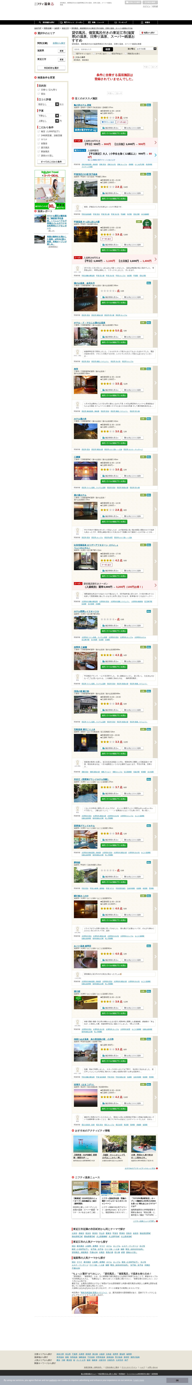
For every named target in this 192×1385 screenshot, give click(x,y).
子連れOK (94, 1252)
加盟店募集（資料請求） (93, 1367)
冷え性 (142, 1246)
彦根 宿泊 (102, 164)
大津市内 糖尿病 (137, 601)
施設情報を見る (111, 128)
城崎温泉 (82, 1357)
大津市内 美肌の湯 (99, 816)
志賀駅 (98, 604)
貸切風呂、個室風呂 (80, 1252)
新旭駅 (143, 772)
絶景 (123, 1252)
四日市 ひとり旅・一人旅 (113, 449)
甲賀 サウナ (110, 888)
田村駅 (132, 1125)
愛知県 (122, 1354)
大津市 (74, 1233)
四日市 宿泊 (86, 315)
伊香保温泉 (100, 1357)
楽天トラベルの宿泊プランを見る (114, 133)
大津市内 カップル (126, 637)
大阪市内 (102, 1360)
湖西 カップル (117, 772)
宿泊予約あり (117, 54)
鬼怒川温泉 (135, 1357)
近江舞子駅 (148, 601)
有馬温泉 (73, 1357)
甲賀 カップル (121, 276)
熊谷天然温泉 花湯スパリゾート (94, 1293)
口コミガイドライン (129, 1367)
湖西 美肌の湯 (95, 772)
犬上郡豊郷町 (101, 1236)
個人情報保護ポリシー (89, 1374)
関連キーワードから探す (45, 1363)
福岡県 (129, 1354)
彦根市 (81, 1233)
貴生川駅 (136, 214)
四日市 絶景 (108, 537)
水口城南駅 (145, 214)
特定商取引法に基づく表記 (107, 1374)
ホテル (109, 1246)
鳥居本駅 (149, 164)
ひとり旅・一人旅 (112, 1249)
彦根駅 (131, 164)
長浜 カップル (109, 1125)
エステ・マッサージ (130, 1246)
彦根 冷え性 (111, 164)
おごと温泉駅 (139, 816)
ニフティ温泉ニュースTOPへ (144, 1221)
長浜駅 (126, 1125)
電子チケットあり (83, 54)
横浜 (58, 1360)
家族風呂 (45, 151)
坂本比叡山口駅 (98, 818)
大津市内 (119, 1360)
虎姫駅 (138, 1125)
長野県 (115, 1354)
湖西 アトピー (106, 772)
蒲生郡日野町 (145, 1233)
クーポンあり (101, 54)
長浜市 (88, 1233)
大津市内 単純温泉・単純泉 (91, 852)
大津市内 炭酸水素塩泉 (90, 601)
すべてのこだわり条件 (51, 162)
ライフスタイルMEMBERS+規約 (138, 1374)
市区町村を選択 (51, 68)
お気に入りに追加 (134, 128)
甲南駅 (123, 214)
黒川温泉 (118, 1357)
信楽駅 (138, 888)
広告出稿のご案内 (112, 1367)
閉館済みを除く (134, 54)
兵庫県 (81, 1354)
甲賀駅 (135, 276)
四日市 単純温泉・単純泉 (90, 411)
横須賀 (69, 1360)
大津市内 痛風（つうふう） (120, 601)
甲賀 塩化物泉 (86, 214)
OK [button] (177, 1380)
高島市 (129, 1233)
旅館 (122, 1249)
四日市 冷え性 (115, 361)
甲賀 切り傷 (105, 214)
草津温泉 (60, 1357)
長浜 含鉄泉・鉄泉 (88, 1125)
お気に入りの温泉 (133, 2)
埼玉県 (68, 1354)
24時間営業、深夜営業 (51, 135)
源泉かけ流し (131, 1252)
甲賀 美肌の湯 (121, 1077)
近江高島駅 (128, 772)
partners (53, 1380)
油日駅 (129, 276)
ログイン (146, 6)
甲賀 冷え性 (115, 214)
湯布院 (126, 1357)
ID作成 (155, 6)
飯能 (89, 1360)
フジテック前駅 (87, 167)
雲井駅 (151, 888)
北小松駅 (91, 604)
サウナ (102, 1246)
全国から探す (59, 43)
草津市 (95, 1233)
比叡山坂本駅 (86, 818)
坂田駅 (145, 1125)
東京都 (95, 1354)
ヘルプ (142, 1367)
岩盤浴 (44, 143)
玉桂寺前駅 (131, 888)
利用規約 (122, 1374)
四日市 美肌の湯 (97, 315)
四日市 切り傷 (109, 315)
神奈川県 (60, 1354)
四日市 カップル (121, 315)
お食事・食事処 (91, 1246)
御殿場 (94, 1360)
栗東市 (108, 1233)
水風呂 (101, 1252)
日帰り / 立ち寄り (49, 90)
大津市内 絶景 (125, 1029)
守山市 (101, 1233)
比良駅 (84, 604)
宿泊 (73, 1246)
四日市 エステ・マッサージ (133, 449)
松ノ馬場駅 (109, 818)
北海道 (108, 1354)
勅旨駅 (145, 888)
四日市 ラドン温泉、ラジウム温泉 (94, 487)
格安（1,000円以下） (80, 1249)
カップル (116, 1246)
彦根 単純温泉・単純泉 (90, 164)
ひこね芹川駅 (139, 164)
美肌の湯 (109, 1252)
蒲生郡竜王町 (77, 1236)
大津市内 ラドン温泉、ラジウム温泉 (94, 637)
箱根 (67, 1357)
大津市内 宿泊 (104, 601)
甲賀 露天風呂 (121, 888)
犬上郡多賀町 (126, 1236)
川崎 (63, 1360)
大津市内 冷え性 (113, 816)
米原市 (135, 1233)
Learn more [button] (138, 1380)
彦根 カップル (122, 164)
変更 (61, 51)
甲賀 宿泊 (96, 214)
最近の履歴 (150, 2)
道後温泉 (110, 1357)
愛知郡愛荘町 (89, 1236)
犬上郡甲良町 (114, 1236)
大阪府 (102, 1354)
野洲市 (122, 1233)
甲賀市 (115, 1233)
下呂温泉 (91, 1357)
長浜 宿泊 (99, 1125)
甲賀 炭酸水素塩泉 (88, 276)
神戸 (126, 1360)
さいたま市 (81, 1360)
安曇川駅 (136, 772)
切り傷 (117, 1252)
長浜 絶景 (119, 1125)
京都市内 (111, 1360)
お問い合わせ (153, 1367)
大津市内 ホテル (140, 637)
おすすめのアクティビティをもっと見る (140, 1168)
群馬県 (88, 1354)
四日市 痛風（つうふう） (100, 361)
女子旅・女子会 (97, 1249)
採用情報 (155, 1374)
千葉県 (74, 1354)
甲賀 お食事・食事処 (97, 888)
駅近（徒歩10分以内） (135, 1249)
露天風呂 (80, 1246)
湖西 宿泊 (85, 772)
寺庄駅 (129, 214)
